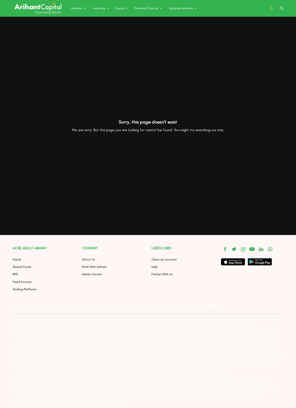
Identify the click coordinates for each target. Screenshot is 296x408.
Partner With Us (162, 274)
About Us (88, 259)
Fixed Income (22, 282)
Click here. (122, 406)
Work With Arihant (94, 267)
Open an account (164, 259)
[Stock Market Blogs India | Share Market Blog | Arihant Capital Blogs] (38, 8)
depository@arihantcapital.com (38, 401)
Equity (17, 259)
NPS (15, 274)
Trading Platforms (25, 289)
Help (154, 267)
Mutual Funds (22, 267)
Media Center (92, 274)
